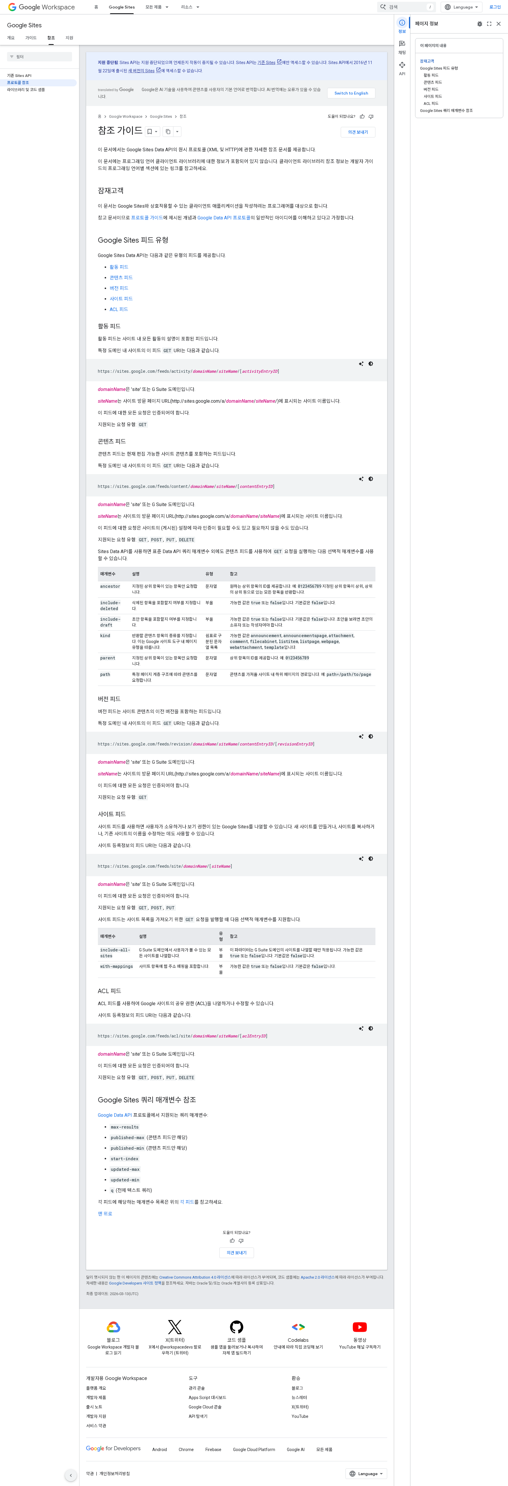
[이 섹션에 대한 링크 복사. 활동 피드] (126, 326)
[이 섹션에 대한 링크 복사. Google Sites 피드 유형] (174, 240)
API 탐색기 (198, 1416)
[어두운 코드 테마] (370, 363)
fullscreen (489, 23)
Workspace (58, 7)
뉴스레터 (299, 1397)
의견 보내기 (358, 132)
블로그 (297, 1388)
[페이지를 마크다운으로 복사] (168, 132)
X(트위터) (300, 1407)
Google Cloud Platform (254, 1449)
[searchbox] (39, 56)
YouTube (300, 1416)
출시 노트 (94, 1407)
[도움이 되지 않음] (371, 116)
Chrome (186, 1449)
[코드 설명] (361, 363)
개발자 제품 (96, 1397)
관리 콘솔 (197, 1388)
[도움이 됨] (362, 116)
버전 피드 (119, 288)
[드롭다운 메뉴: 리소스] (200, 7)
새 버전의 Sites (141, 70)
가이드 (31, 38)
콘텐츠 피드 (121, 278)
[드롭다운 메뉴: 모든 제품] (169, 7)
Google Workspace (125, 116)
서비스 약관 (96, 1425)
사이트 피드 (121, 299)
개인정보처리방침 (114, 1473)
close (498, 23)
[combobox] (406, 7)
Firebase (213, 1449)
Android (159, 1449)
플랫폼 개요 (96, 1388)
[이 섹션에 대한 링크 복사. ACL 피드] (127, 991)
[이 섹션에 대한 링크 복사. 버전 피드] (126, 699)
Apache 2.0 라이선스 (318, 1277)
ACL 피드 (119, 309)
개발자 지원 (96, 1416)
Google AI (296, 1449)
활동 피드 (119, 267)
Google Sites (122, 7)
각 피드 (187, 1202)
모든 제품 (154, 7)
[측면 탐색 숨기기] (71, 1475)
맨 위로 (105, 1214)
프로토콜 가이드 (147, 218)
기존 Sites (266, 62)
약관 (90, 1473)
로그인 (495, 7)
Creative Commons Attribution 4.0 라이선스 (195, 1277)
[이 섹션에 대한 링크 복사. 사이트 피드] (132, 814)
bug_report (479, 23)
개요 (11, 38)
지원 (69, 38)
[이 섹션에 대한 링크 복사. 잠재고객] (130, 191)
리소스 (187, 7)
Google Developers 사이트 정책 (135, 1283)
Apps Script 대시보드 (207, 1397)
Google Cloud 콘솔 (205, 1407)
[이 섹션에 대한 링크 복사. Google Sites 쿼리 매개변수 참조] (202, 1100)
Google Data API (115, 1115)
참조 (51, 38)
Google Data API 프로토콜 (224, 218)
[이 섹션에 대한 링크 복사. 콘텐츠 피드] (132, 442)
